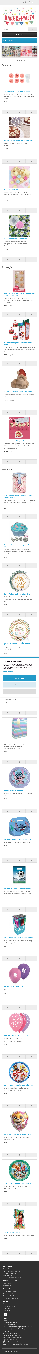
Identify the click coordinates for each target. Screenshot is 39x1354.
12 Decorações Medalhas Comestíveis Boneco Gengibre (19, 294)
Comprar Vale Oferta (9, 1294)
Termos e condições (9, 1275)
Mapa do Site (7, 1286)
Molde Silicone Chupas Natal (15, 441)
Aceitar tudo (19, 678)
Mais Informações (9, 672)
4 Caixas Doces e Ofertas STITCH (17, 839)
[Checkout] (35, 2)
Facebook (5, 1315)
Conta (5, 1304)
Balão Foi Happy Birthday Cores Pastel (17, 644)
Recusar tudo (19, 692)
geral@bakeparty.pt (22, 1344)
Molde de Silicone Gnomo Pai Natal (18, 392)
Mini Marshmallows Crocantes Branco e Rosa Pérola (19, 497)
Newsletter (6, 1310)
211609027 (13, 1340)
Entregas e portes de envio (11, 1271)
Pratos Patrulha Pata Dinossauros (18, 1183)
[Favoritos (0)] (30, 2)
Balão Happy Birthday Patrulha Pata (18, 1085)
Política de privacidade (10, 1273)
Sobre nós (6, 1269)
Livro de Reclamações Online (12, 1278)
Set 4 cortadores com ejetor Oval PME (17, 546)
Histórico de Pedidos (9, 1306)
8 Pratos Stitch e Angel (13, 790)
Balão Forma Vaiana (12, 1232)
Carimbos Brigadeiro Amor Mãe (17, 91)
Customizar (19, 685)
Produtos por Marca (9, 1292)
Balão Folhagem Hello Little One (17, 594)
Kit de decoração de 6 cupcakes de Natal (18, 343)
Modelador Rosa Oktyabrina (15, 239)
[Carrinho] (32, 2)
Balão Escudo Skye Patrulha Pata (17, 1134)
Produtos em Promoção (10, 1298)
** (5, 741)
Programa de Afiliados (10, 1296)
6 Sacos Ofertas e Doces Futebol (17, 888)
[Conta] (26, 2)
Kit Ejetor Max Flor (11, 189)
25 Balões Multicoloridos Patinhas (18, 1036)
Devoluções (7, 1284)
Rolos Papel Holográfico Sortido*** (18, 938)
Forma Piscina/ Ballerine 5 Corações (18, 140)
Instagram (5, 1319)
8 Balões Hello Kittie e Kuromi (16, 987)
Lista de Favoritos (8, 1308)
